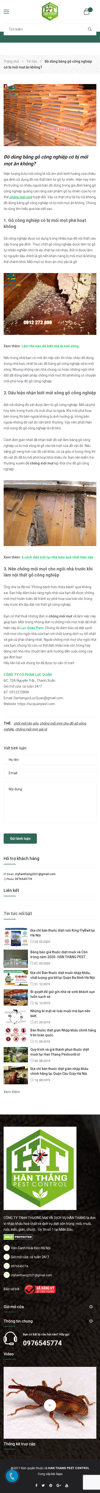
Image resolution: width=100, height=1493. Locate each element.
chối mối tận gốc (26, 723)
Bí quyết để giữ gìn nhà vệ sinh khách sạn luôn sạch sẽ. (62, 994)
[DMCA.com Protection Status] (18, 1236)
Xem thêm (12, 1092)
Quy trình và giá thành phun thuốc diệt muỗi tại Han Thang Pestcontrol (59, 1052)
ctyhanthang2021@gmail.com (35, 874)
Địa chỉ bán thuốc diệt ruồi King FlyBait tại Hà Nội (62, 932)
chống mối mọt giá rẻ (31, 729)
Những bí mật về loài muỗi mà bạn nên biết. (60, 1013)
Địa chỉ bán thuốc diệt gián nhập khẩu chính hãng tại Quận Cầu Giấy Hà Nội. (59, 1071)
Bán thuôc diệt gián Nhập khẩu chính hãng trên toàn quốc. (63, 1032)
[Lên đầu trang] (88, 1477)
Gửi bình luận (20, 839)
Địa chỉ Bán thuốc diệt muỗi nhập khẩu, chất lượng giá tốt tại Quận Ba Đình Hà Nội (62, 975)
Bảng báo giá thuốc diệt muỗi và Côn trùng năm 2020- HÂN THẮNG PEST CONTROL (59, 954)
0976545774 (23, 879)
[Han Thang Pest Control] (40, 1168)
